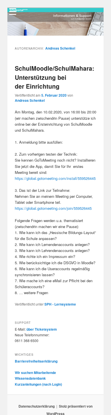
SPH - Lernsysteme (60, 304)
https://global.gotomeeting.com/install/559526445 (55, 178)
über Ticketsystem (41, 329)
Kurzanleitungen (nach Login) (38, 384)
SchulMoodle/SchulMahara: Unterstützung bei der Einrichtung (54, 77)
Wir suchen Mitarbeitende (35, 372)
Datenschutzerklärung (36, 406)
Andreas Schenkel (60, 48)
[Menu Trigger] (13, 11)
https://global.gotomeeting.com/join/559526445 (53, 208)
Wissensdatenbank (30, 378)
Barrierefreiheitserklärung (36, 361)
